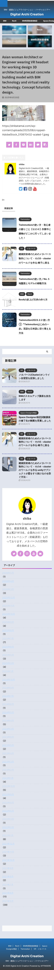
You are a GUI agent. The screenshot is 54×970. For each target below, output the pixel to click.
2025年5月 (8, 654)
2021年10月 (8, 860)
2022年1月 (8, 835)
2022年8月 (8, 802)
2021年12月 (8, 843)
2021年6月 (8, 892)
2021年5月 (8, 901)
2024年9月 (8, 687)
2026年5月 (8, 572)
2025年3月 (8, 663)
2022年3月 (8, 819)
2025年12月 (8, 597)
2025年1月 (8, 671)
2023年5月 (8, 745)
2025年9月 (8, 622)
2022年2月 (8, 827)
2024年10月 (8, 679)
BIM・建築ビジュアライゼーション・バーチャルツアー (27, 961)
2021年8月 (8, 876)
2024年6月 (8, 704)
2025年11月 (8, 605)
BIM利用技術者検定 (29, 21)
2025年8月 (8, 630)
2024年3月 (8, 728)
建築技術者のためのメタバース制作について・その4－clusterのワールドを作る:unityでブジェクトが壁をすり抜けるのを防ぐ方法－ (35, 470)
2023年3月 (8, 761)
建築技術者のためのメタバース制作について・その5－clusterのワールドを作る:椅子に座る (35, 258)
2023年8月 (8, 737)
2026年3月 (8, 589)
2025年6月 (8, 646)
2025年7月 (8, 638)
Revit (14, 21)
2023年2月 (8, 769)
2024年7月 (8, 696)
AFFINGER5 (46, 966)
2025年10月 (8, 613)
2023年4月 (8, 753)
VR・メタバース (40, 949)
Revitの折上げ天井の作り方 (33, 299)
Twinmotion (25, 949)
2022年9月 (8, 794)
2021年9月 (8, 868)
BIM (4, 21)
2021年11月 (8, 851)
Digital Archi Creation (27, 14)
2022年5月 (8, 810)
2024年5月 (8, 712)
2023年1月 (8, 778)
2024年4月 (8, 720)
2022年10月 (8, 786)
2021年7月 (7, 884)
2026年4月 (8, 581)
